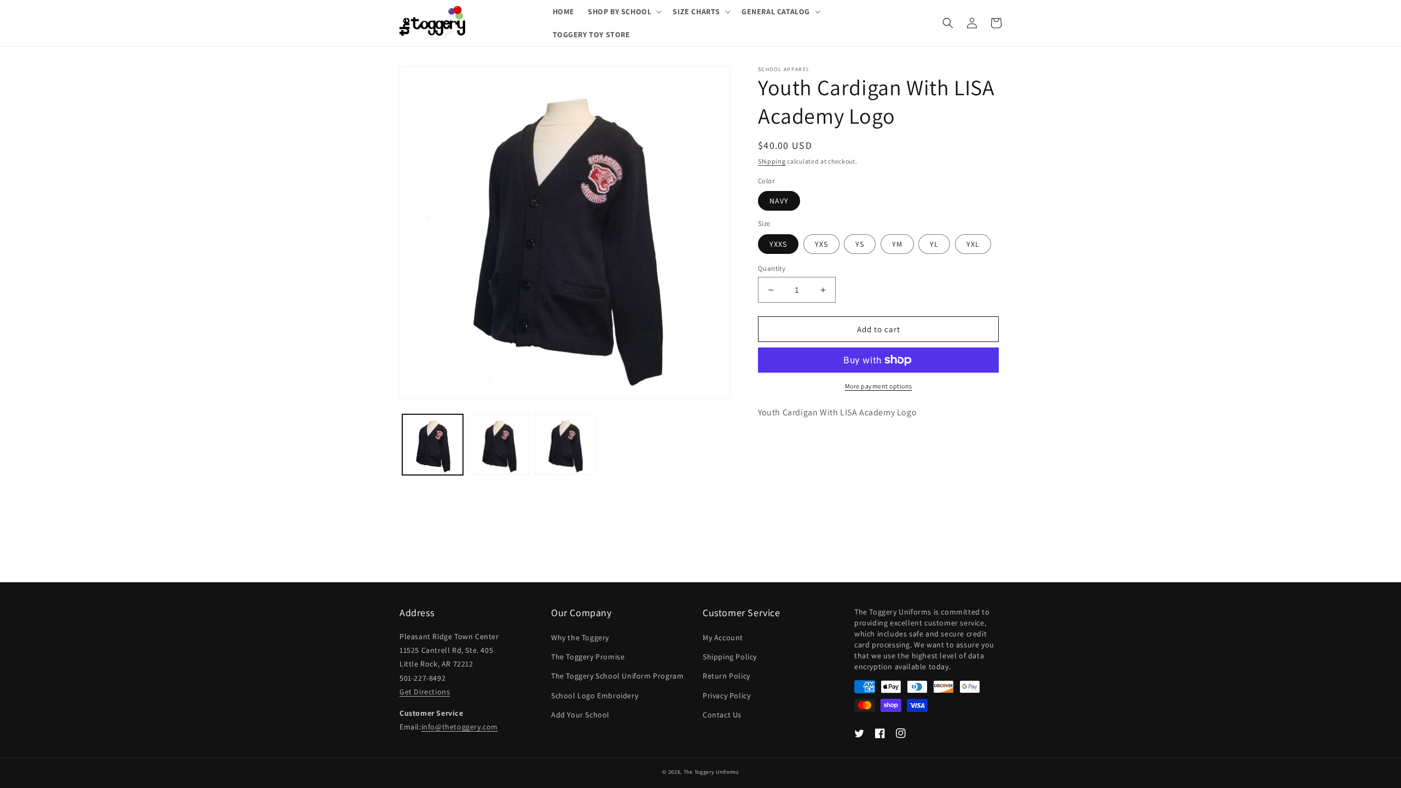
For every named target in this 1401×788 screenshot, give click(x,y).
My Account (723, 637)
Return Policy (726, 676)
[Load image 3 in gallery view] (565, 444)
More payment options (878, 386)
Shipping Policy (730, 657)
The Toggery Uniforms (711, 771)
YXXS (778, 244)
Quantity (771, 268)
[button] (623, 11)
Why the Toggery (580, 637)
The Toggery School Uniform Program (617, 676)
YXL (973, 244)
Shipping (772, 161)
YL (934, 244)
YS (859, 244)
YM (897, 244)
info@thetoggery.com (459, 727)
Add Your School (580, 715)
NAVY (779, 201)
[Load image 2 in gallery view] (498, 444)
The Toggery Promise (587, 657)
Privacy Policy (726, 695)
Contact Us (722, 715)
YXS (821, 244)
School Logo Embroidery (594, 695)
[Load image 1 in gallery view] (432, 444)
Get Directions (425, 692)
